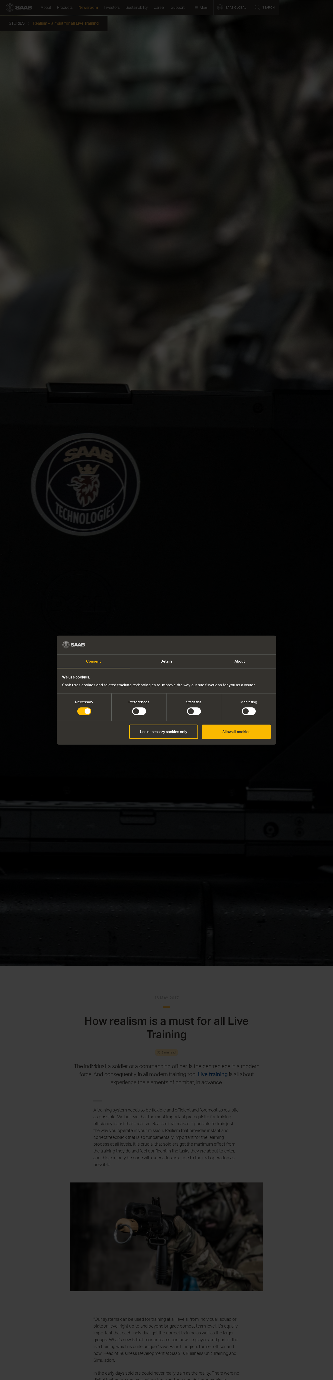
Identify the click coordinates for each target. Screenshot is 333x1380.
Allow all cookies (236, 731)
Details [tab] (166, 661)
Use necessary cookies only (163, 731)
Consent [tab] (93, 661)
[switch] (139, 711)
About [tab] (240, 661)
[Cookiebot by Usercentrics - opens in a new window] (249, 644)
